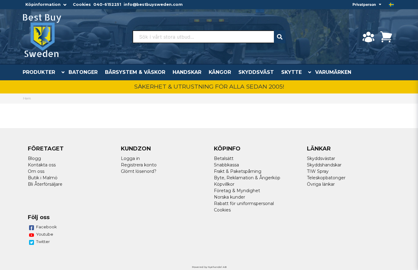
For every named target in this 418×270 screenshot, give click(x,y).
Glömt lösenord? (138, 171)
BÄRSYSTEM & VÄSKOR (135, 72)
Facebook (46, 226)
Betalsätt (223, 158)
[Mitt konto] (368, 37)
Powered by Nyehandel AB (209, 266)
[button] (391, 4)
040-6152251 (107, 4)
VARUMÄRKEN (333, 72)
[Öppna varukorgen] (386, 37)
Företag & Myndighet (237, 190)
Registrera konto (139, 165)
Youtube (44, 234)
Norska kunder (229, 197)
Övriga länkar (321, 184)
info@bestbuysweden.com (153, 4)
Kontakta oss (42, 165)
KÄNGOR (220, 72)
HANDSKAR (187, 72)
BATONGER (83, 72)
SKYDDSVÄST (256, 72)
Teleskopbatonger (326, 178)
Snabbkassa (226, 165)
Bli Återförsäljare (45, 184)
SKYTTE (291, 72)
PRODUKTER (39, 72)
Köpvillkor (224, 184)
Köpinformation (43, 4)
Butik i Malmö (43, 178)
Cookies (82, 4)
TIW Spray (318, 171)
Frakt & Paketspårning (237, 171)
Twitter (43, 241)
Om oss (36, 171)
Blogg (34, 158)
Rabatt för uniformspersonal (244, 203)
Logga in (130, 158)
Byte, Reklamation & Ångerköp (247, 178)
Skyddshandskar (324, 165)
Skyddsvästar (321, 158)
